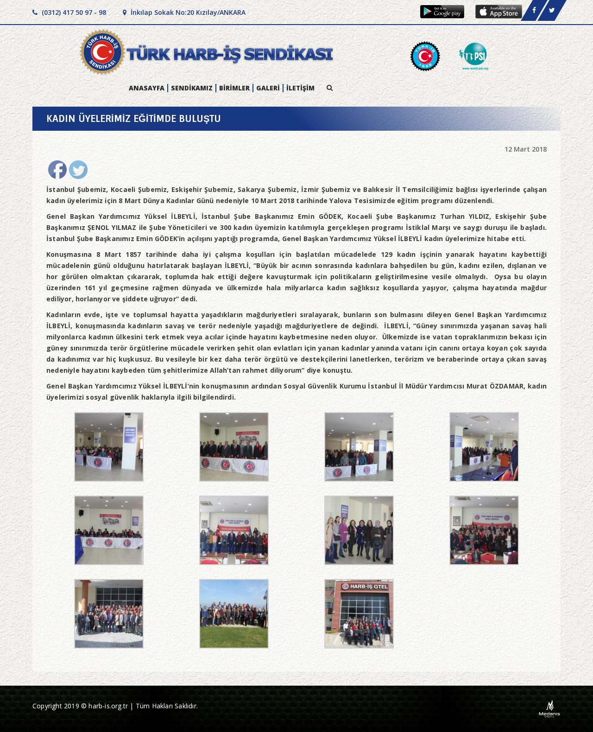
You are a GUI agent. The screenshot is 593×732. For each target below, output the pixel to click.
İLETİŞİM (300, 88)
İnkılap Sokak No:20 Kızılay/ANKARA (187, 12)
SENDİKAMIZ (192, 88)
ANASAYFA (146, 88)
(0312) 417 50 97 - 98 (73, 12)
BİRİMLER (234, 88)
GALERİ (268, 88)
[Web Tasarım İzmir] (550, 708)
